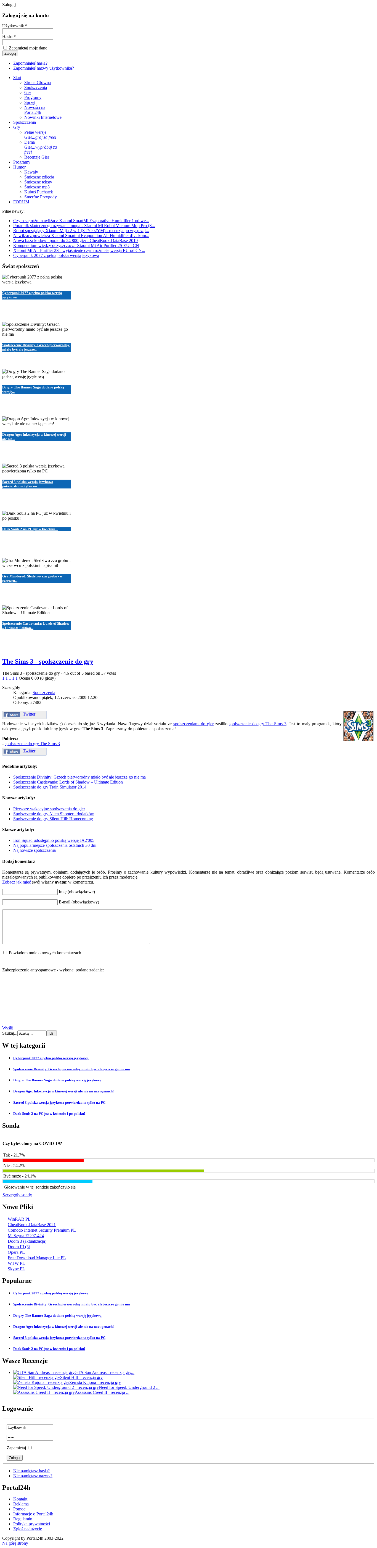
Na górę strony (15, 1543)
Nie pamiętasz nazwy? (32, 1475)
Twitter (29, 714)
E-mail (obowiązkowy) (79, 902)
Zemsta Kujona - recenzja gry (95, 1382)
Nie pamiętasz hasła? (31, 1470)
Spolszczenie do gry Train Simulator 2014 (49, 787)
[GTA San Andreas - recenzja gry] (44, 1372)
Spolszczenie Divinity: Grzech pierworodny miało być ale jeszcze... (36, 347)
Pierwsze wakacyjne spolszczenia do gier (49, 808)
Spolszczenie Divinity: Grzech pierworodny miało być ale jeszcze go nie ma (79, 777)
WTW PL (16, 1263)
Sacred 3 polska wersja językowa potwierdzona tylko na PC (59, 1102)
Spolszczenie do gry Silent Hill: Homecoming (53, 818)
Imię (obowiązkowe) (77, 891)
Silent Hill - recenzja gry (81, 1377)
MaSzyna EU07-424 (26, 1235)
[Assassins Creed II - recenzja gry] (44, 1392)
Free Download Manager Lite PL (37, 1257)
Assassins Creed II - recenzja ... (102, 1392)
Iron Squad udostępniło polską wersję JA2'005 (53, 840)
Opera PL (16, 1252)
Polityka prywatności (31, 1523)
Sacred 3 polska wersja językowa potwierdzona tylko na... (27, 484)
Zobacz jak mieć (16, 882)
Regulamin (22, 1519)
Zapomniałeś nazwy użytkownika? (43, 68)
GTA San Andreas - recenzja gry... (104, 1372)
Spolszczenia (44, 692)
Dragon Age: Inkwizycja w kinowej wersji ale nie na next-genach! (63, 1091)
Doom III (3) (19, 1246)
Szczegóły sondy (17, 1194)
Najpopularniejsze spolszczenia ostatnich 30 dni (54, 845)
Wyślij (7, 1028)
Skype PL (16, 1268)
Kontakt (20, 1499)
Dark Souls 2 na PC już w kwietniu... (30, 529)
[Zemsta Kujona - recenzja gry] (41, 1382)
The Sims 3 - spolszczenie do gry (47, 661)
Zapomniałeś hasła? (30, 63)
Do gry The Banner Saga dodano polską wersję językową (57, 1080)
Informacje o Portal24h (33, 1514)
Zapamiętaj (16, 1447)
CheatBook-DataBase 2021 (32, 1224)
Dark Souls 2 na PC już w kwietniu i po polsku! (49, 1113)
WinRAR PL (19, 1219)
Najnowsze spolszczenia (34, 850)
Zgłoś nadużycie (27, 1528)
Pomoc (19, 1509)
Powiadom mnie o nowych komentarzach (45, 952)
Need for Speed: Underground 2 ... (129, 1387)
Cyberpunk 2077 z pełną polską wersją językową (51, 1058)
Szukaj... (9, 1033)
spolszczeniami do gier (193, 723)
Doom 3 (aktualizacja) (27, 1241)
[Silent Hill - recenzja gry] (36, 1377)
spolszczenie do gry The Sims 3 (257, 723)
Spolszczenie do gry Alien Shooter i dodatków (53, 813)
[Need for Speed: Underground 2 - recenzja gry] (56, 1387)
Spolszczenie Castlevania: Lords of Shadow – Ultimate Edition (68, 782)
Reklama (21, 1504)
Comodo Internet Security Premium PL (42, 1230)
